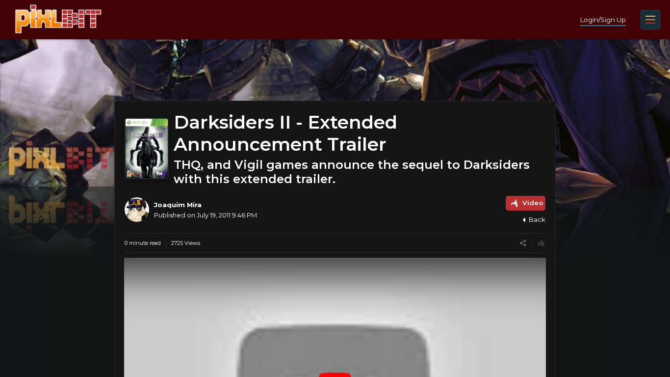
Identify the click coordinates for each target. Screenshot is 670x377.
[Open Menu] (650, 19)
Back (537, 219)
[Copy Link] (523, 243)
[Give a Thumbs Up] (541, 243)
